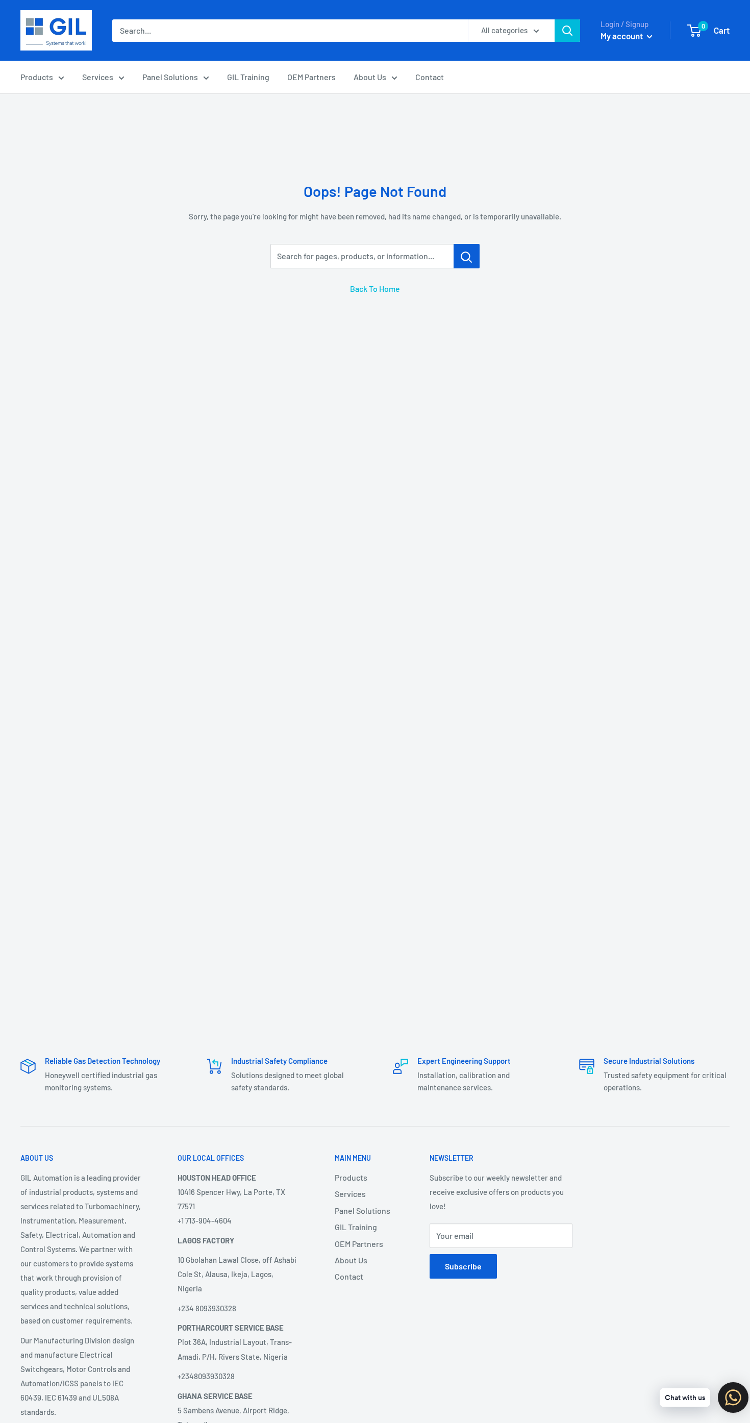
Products (36, 77)
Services (97, 77)
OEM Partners (311, 77)
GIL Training (248, 77)
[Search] (567, 30)
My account (622, 36)
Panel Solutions (170, 77)
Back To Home (375, 288)
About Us (370, 77)
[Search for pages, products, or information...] (467, 256)
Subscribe (463, 1266)
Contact (429, 77)
